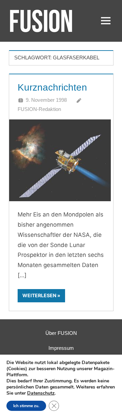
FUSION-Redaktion (39, 109)
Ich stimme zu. (26, 406)
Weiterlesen (39, 295)
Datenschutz (41, 393)
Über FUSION (61, 333)
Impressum (61, 348)
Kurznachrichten (52, 87)
